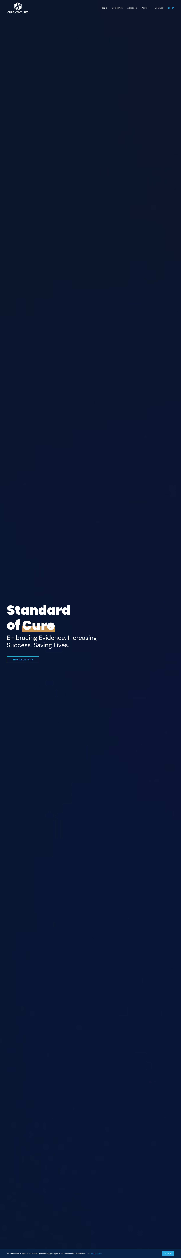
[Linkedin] (173, 8)
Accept (168, 1253)
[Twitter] (169, 8)
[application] (149, 8)
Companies (117, 8)
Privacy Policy (96, 1253)
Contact (159, 8)
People (104, 8)
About (145, 8)
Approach (132, 8)
